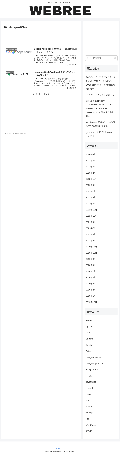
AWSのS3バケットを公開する (100, 95)
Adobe (89, 320)
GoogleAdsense (93, 357)
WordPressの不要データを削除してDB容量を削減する (100, 124)
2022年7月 (91, 191)
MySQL (89, 406)
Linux (88, 394)
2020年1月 (91, 296)
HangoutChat (92, 369)
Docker (89, 345)
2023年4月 (91, 166)
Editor (88, 351)
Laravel (89, 388)
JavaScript (91, 382)
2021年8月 (91, 222)
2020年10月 (91, 253)
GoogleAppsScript (94, 363)
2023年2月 (91, 173)
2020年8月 (91, 265)
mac (88, 400)
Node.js (89, 413)
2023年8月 (91, 160)
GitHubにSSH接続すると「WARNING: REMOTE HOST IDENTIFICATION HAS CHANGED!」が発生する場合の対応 (101, 108)
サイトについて (60, 448)
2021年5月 (91, 240)
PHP (88, 419)
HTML (89, 376)
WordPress (91, 425)
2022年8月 (91, 185)
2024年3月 (91, 154)
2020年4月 (91, 277)
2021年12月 (91, 210)
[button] (115, 58)
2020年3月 (91, 283)
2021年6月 (91, 234)
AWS (88, 332)
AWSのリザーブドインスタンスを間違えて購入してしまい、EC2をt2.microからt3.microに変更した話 (101, 83)
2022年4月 (91, 203)
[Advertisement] (41, 37)
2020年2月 (91, 290)
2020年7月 (91, 271)
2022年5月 (91, 197)
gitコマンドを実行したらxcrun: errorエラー (100, 134)
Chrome (89, 339)
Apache (89, 326)
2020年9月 (91, 259)
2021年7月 (91, 228)
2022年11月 (91, 179)
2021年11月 (91, 216)
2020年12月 (91, 246)
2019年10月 (91, 302)
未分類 (89, 431)
